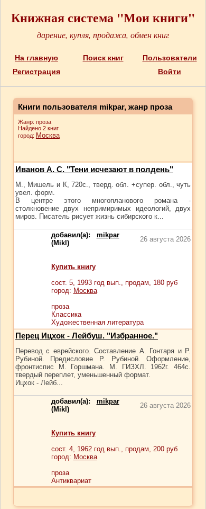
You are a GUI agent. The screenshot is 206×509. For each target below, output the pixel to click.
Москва (48, 135)
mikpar (108, 235)
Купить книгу (73, 267)
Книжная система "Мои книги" (103, 17)
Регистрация (36, 71)
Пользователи (170, 57)
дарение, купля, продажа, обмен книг (103, 34)
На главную (36, 57)
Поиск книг (103, 57)
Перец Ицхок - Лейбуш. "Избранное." (86, 335)
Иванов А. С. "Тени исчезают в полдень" (94, 169)
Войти (169, 71)
